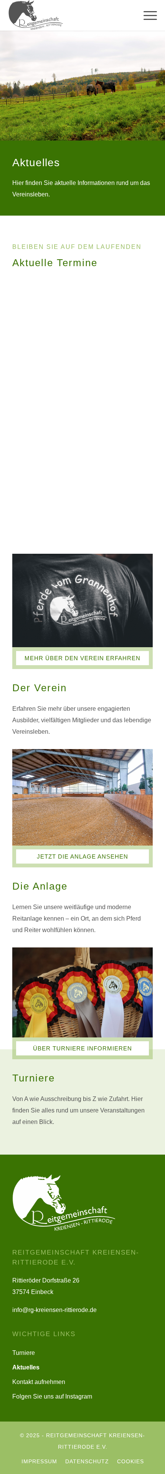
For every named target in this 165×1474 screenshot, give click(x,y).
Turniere (23, 1353)
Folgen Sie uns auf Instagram (52, 1396)
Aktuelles (26, 1367)
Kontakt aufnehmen (38, 1382)
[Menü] (146, 15)
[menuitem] (146, 15)
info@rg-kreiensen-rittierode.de (54, 1310)
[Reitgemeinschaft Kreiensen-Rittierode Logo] (61, 15)
